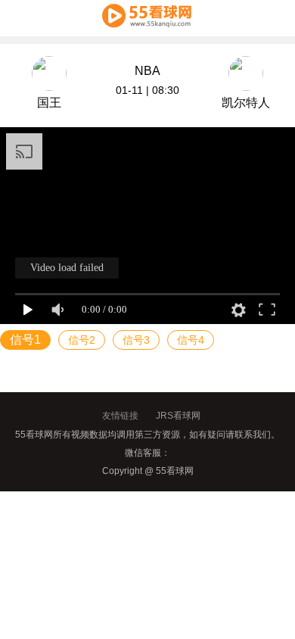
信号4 (190, 340)
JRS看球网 (178, 415)
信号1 (25, 339)
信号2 (81, 340)
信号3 (136, 340)
